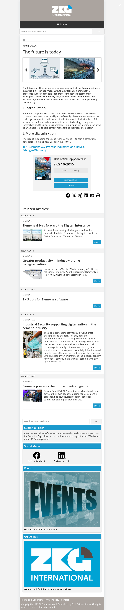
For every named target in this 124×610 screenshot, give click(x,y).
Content (71, 185)
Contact (65, 599)
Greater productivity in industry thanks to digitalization (52, 262)
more (97, 242)
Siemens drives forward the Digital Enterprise (56, 225)
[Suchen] (98, 31)
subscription (70, 179)
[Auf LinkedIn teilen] (86, 197)
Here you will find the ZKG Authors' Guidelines (47, 589)
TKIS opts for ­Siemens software (45, 299)
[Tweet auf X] (74, 197)
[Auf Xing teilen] (80, 197)
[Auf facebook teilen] (68, 197)
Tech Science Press (81, 604)
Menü (63, 24)
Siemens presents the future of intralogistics (55, 386)
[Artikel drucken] (98, 195)
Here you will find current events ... (42, 529)
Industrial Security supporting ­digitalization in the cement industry (59, 326)
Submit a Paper (36, 436)
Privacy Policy (52, 599)
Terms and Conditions (32, 599)
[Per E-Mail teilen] (92, 195)
